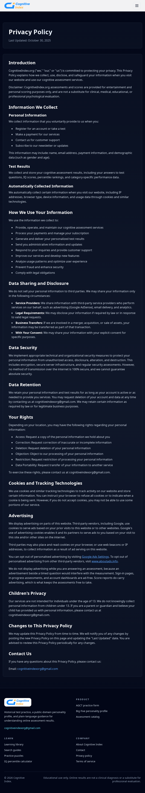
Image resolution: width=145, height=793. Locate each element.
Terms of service (85, 761)
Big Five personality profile (92, 711)
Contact (80, 750)
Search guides (12, 750)
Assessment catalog (88, 716)
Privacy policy (84, 755)
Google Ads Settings (95, 557)
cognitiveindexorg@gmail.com (37, 669)
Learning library (13, 744)
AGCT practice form (87, 705)
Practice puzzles (13, 755)
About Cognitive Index (89, 744)
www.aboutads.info (105, 561)
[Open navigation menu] (137, 6)
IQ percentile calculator (18, 761)
